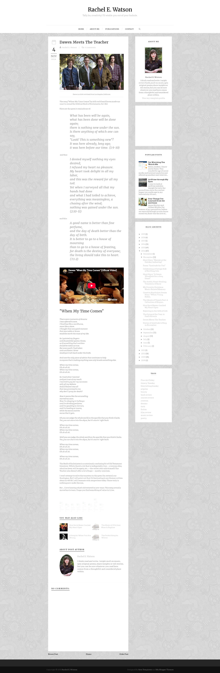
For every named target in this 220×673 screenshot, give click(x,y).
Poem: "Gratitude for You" (154, 266)
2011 (143, 350)
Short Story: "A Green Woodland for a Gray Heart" (153, 276)
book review (146, 395)
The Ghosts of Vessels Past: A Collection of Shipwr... (155, 301)
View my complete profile (153, 98)
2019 (143, 234)
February (147, 346)
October (147, 329)
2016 (143, 244)
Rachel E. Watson (110, 9)
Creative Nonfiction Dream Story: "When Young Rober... (155, 295)
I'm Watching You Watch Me (156, 163)
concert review (147, 398)
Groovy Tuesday (148, 383)
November (148, 257)
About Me (94, 29)
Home (81, 29)
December (148, 254)
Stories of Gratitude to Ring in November (155, 324)
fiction (144, 409)
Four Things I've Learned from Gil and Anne (156, 201)
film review (146, 412)
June (145, 343)
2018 (143, 237)
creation (144, 401)
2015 (143, 248)
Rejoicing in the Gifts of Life (155, 311)
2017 (143, 241)
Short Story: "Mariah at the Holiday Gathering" (154, 261)
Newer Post (53, 654)
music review (147, 415)
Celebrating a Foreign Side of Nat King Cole (154, 270)
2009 (143, 357)
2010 (143, 354)
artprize (144, 389)
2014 (143, 251)
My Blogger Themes (165, 670)
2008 (143, 360)
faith (143, 407)
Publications (112, 29)
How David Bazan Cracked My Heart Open (154, 306)
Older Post (123, 654)
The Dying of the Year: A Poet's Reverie (154, 315)
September (148, 333)
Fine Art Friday (147, 380)
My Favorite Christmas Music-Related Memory (154, 288)
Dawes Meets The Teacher (84, 42)
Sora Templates (145, 670)
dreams (144, 404)
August (146, 336)
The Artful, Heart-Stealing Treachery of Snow (154, 283)
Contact (129, 29)
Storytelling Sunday (150, 386)
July (145, 339)
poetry (144, 418)
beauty (144, 392)
